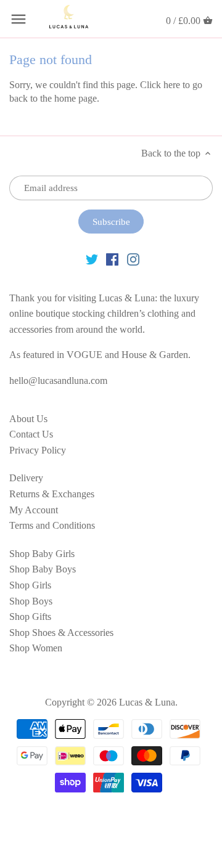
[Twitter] (92, 259)
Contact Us (31, 434)
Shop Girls (30, 585)
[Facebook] (112, 259)
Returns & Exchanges (51, 494)
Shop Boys (30, 601)
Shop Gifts (30, 616)
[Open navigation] (18, 19)
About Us (28, 418)
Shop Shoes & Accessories (61, 632)
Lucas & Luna (147, 702)
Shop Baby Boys (42, 569)
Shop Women (35, 648)
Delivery (26, 478)
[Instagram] (133, 259)
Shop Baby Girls (42, 553)
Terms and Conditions (52, 525)
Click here (160, 84)
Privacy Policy (37, 450)
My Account (33, 510)
